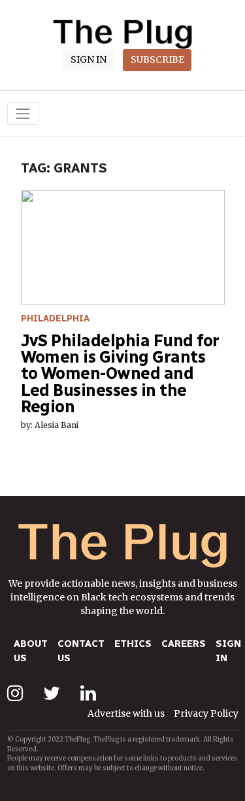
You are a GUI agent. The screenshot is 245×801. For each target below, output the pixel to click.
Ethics (133, 643)
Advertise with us (126, 713)
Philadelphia (55, 318)
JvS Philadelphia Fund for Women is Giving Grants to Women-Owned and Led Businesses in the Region (120, 373)
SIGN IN (88, 59)
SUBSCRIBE (157, 59)
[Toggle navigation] (23, 113)
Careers (183, 643)
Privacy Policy (206, 713)
